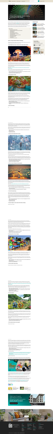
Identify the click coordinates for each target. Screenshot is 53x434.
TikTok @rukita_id (14, 381)
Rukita (13, 373)
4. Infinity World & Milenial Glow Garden (13, 32)
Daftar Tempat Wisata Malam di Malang (13, 29)
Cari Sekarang (26, 416)
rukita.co (9, 380)
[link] (39, 45)
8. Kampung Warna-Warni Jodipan (13, 35)
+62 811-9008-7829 (41, 424)
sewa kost (23, 372)
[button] (42, 1)
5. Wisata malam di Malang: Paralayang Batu (14, 33)
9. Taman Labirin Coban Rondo (13, 36)
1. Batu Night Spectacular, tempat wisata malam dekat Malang (16, 30)
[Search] (38, 1)
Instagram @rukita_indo (23, 380)
